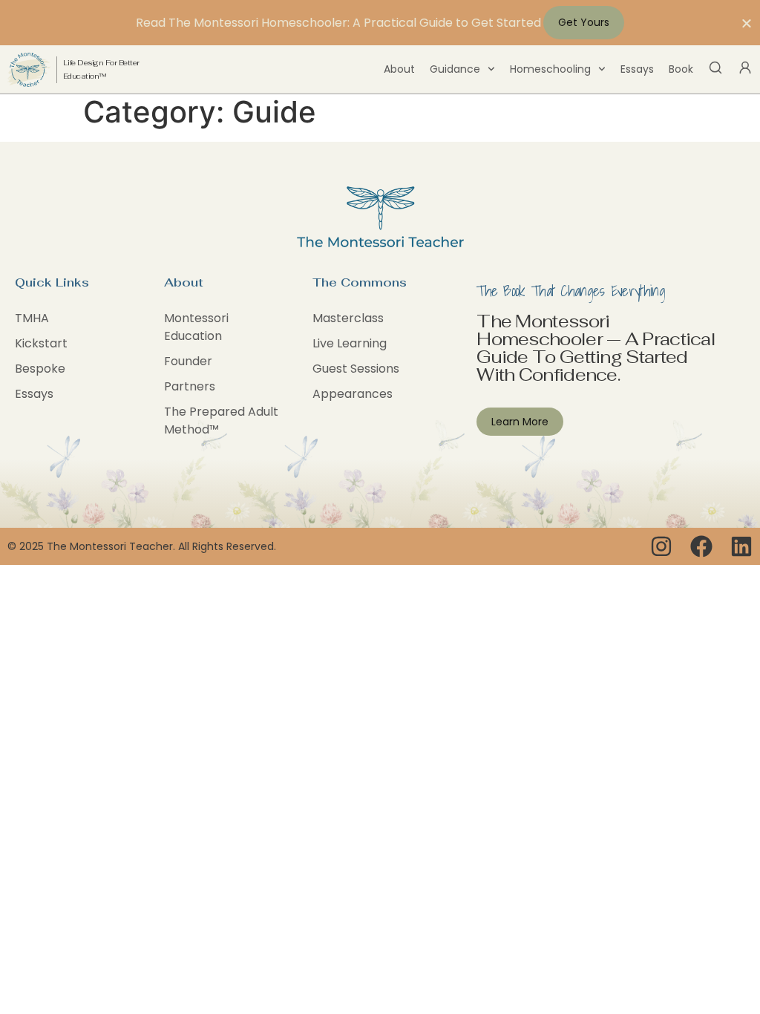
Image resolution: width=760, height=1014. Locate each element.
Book (681, 69)
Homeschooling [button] (550, 69)
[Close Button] (747, 23)
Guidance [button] (455, 69)
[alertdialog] (380, 22)
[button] (715, 67)
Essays (637, 69)
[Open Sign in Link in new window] (745, 67)
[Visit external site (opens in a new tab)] (661, 546)
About (399, 69)
